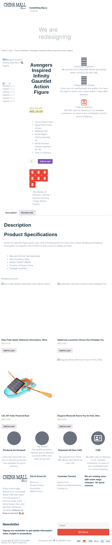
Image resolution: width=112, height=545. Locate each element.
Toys (10, 50)
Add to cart (45, 161)
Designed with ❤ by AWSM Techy (55, 540)
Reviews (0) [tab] (27, 212)
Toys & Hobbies (21, 50)
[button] (22, 62)
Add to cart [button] (9, 350)
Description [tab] (11, 212)
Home (4, 50)
